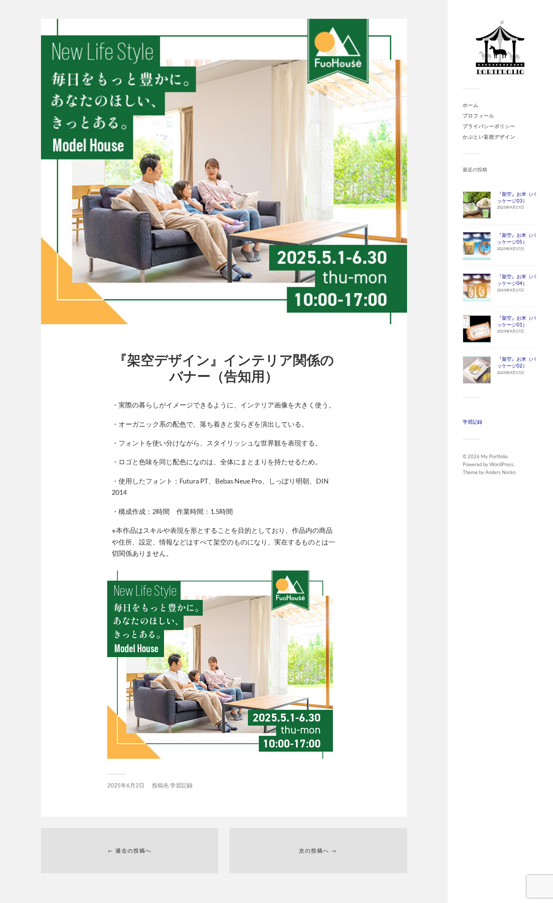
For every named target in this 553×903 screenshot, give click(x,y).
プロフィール (478, 116)
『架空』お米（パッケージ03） (516, 197)
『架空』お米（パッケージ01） (516, 321)
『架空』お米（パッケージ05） (516, 238)
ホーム (471, 105)
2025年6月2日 (125, 785)
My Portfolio (494, 456)
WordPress (501, 464)
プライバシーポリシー (489, 126)
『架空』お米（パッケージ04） (516, 279)
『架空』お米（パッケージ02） (516, 362)
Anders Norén (500, 472)
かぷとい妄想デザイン (489, 137)
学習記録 (472, 422)
